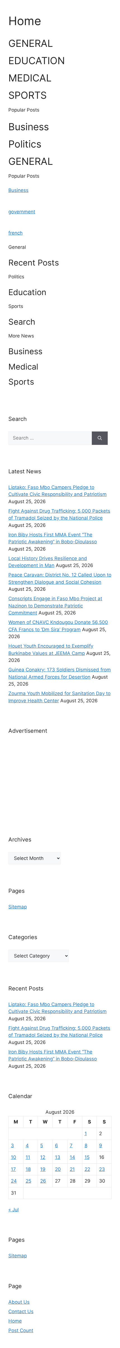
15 (87, 1157)
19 (42, 1169)
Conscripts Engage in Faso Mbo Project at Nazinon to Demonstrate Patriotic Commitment (55, 606)
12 (42, 1157)
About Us (19, 1302)
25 (28, 1181)
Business (18, 190)
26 (43, 1181)
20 (58, 1169)
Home (15, 1321)
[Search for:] (50, 438)
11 (28, 1157)
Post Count (20, 1330)
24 (14, 1181)
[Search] (100, 438)
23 (102, 1169)
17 (13, 1169)
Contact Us (20, 1311)
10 (13, 1157)
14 (72, 1157)
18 (28, 1169)
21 (72, 1169)
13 (57, 1157)
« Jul (13, 1209)
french (15, 233)
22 (87, 1169)
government (21, 211)
